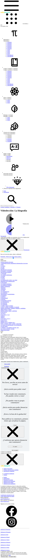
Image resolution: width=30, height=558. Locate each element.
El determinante (4, 298)
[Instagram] (11, 527)
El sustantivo (3, 295)
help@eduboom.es (5, 501)
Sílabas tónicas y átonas (6, 309)
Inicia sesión (7, 364)
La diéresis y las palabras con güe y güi (10, 327)
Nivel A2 (8, 158)
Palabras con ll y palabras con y (8, 322)
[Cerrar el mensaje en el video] (12, 245)
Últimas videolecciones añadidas (10, 470)
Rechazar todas (4, 556)
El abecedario (4, 282)
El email (2, 268)
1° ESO (8, 50)
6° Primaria (9, 48)
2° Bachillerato (9, 56)
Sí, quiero (15, 446)
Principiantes (9, 156)
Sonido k (3, 316)
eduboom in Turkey (5, 539)
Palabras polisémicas (5, 286)
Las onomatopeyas (5, 291)
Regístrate (3, 256)
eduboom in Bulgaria (5, 529)
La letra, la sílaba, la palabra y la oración (10, 307)
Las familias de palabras (6, 285)
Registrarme (26, 249)
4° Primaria (9, 46)
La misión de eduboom (8, 473)
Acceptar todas (12, 556)
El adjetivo (3, 296)
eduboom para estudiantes (9, 483)
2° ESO (8, 51)
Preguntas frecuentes (8, 479)
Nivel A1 (8, 157)
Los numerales (4, 304)
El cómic (3, 277)
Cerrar (15, 425)
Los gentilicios (4, 293)
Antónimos (3, 289)
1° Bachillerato (9, 55)
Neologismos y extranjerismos (7, 294)
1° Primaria (9, 42)
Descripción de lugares (6, 272)
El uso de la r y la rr (5, 314)
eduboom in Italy (4, 534)
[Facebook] (11, 516)
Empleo (5, 475)
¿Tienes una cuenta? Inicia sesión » (13, 256)
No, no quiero (15, 450)
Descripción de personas (6, 269)
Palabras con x (4, 321)
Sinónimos (3, 287)
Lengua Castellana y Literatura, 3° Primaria (10, 207)
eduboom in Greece (5, 550)
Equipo (5, 477)
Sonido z (3, 317)
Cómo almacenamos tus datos (7, 496)
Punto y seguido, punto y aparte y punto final (11, 323)
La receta (3, 278)
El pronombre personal (6, 300)
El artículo (3, 299)
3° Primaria (9, 44)
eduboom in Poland (5, 537)
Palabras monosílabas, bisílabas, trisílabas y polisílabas (13, 308)
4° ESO (8, 53)
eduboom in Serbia (5, 547)
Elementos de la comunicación (8, 281)
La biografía (3, 273)
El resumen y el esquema (6, 271)
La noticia (3, 266)
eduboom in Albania (5, 545)
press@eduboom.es (5, 498)
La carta (2, 267)
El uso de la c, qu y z (5, 318)
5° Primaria (9, 47)
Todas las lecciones (5, 330)
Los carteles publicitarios (6, 275)
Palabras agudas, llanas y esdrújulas (9, 311)
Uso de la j (3, 313)
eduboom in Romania (5, 532)
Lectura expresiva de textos (7, 262)
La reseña (3, 276)
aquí (10, 555)
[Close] (12, 374)
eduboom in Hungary (5, 542)
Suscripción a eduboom (8, 471)
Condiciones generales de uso (7, 495)
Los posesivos (4, 303)
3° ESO (8, 52)
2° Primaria (9, 43)
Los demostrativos (5, 302)
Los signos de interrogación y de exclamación (11, 325)
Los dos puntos (4, 326)
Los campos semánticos (6, 284)
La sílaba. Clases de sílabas (7, 305)
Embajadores (6, 478)
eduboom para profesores (9, 481)
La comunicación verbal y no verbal (9, 280)
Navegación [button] (3, 236)
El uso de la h (4, 319)
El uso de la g (4, 312)
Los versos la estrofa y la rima (7, 328)
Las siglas (3, 290)
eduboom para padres (8, 482)
